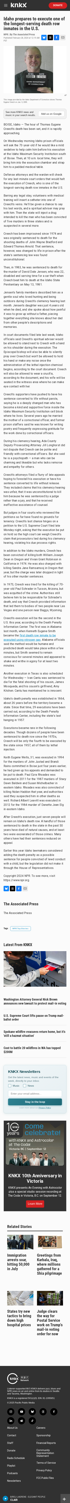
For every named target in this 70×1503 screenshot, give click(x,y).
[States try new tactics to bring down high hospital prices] (20, 1298)
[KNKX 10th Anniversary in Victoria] (35, 1144)
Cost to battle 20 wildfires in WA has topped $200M (32, 1050)
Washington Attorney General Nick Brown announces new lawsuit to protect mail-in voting (35, 1001)
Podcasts (12, 1473)
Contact (11, 1435)
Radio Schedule (16, 1458)
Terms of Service (46, 1463)
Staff (10, 1443)
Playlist (11, 1465)
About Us (12, 1428)
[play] (5, 1498)
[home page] (19, 6)
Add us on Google (51, 113)
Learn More (35, 1203)
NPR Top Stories (21, 929)
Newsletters (14, 1481)
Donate (58, 5)
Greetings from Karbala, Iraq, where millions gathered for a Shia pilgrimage (49, 1264)
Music (16, 1085)
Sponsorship (43, 1435)
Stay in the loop (35, 1101)
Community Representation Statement (45, 1453)
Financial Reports (46, 1443)
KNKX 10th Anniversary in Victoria (35, 1178)
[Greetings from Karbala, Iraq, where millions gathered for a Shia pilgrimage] (50, 1242)
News (31, 1085)
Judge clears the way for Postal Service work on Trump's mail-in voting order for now (50, 1322)
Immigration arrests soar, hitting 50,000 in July (18, 1262)
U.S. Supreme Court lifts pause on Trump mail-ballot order (34, 1017)
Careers (40, 1428)
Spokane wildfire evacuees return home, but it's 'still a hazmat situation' (34, 1034)
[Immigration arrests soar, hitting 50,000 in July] (20, 1242)
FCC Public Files (45, 1478)
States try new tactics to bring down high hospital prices (19, 1318)
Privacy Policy (45, 1108)
